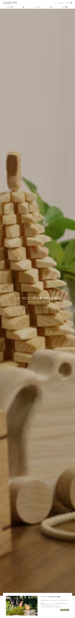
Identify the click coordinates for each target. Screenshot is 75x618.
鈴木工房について (62, 2)
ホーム (55, 2)
